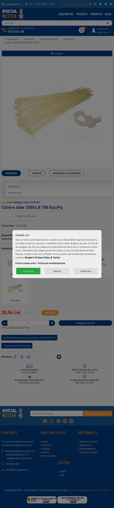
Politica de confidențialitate (51, 263)
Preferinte (85, 271)
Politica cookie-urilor (25, 263)
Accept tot (28, 271)
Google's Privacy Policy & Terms (42, 257)
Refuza (57, 271)
